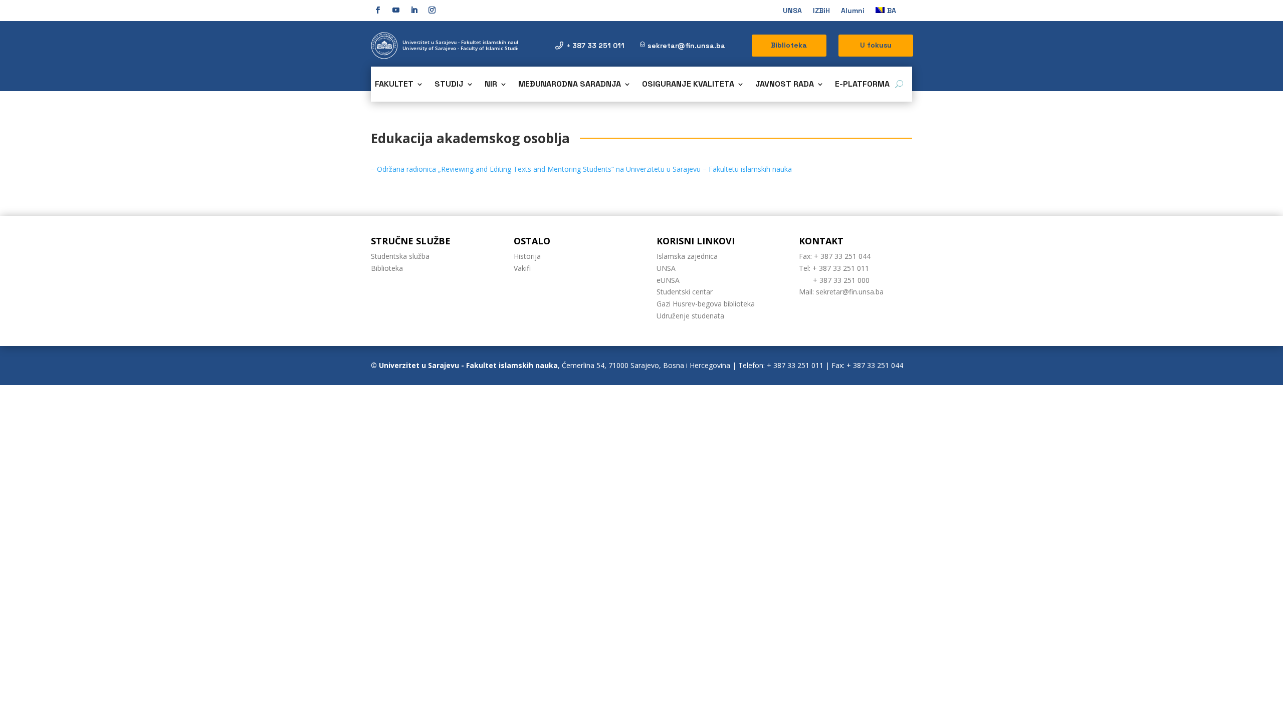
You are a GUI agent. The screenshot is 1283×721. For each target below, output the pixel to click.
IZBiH (821, 11)
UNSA (792, 11)
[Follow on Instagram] (432, 10)
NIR (491, 85)
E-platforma (862, 85)
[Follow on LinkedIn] (414, 10)
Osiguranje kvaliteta (688, 85)
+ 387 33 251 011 (595, 45)
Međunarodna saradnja (569, 85)
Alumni (853, 11)
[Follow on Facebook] (378, 10)
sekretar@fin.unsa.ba (686, 45)
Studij (449, 85)
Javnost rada (784, 85)
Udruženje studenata (690, 315)
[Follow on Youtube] (396, 10)
